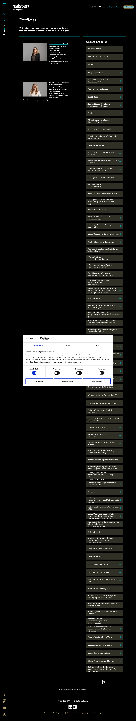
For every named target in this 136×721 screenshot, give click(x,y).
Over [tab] (98, 345)
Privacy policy (82, 713)
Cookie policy (96, 713)
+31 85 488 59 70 (97, 7)
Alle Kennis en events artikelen (72, 689)
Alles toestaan (97, 381)
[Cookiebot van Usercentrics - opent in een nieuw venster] (43, 338)
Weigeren (39, 381)
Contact (129, 7)
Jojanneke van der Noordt (58, 44)
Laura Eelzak (60, 83)
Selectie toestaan (68, 381)
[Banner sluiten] (82, 338)
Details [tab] (68, 345)
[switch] (57, 372)
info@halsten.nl (114, 7)
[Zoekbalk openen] (4, 14)
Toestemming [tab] (38, 345)
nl (4, 20)
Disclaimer (71, 713)
